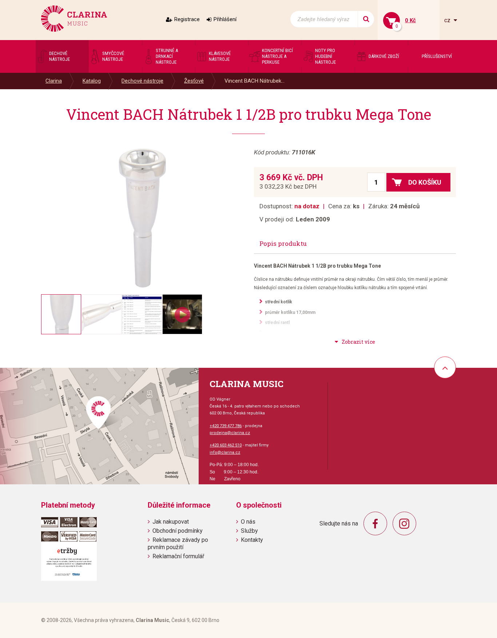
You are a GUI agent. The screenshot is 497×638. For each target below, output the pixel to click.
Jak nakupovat (170, 521)
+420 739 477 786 (226, 426)
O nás (248, 521)
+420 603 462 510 (226, 445)
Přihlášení (225, 19)
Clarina (53, 81)
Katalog (92, 81)
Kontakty (252, 539)
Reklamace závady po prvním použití (178, 543)
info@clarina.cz (225, 452)
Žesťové (194, 81)
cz (448, 20)
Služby (249, 530)
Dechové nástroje (142, 81)
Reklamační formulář (178, 556)
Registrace (187, 19)
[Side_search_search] (366, 19)
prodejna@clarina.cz (230, 432)
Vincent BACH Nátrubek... (254, 81)
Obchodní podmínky (177, 530)
